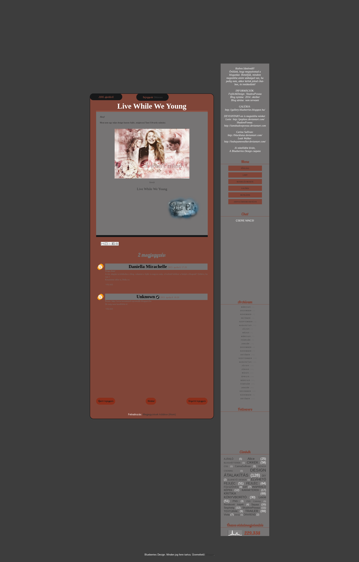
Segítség (229, 507)
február (246, 340)
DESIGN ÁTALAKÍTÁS (245, 473)
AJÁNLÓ (228, 459)
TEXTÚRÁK (231, 511)
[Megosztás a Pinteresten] (117, 244)
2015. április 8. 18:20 (169, 297)
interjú (237, 515)
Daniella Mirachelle (148, 266)
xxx (152, 182)
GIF (245, 486)
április (245, 377)
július (246, 329)
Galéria (245, 188)
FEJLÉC (252, 483)
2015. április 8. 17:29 (177, 267)
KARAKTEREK (250, 490)
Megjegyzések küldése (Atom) (159, 414)
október (246, 318)
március (246, 307)
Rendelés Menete (245, 182)
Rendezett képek (234, 504)
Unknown (145, 296)
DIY (264, 476)
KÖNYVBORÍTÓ (235, 497)
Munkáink (245, 195)
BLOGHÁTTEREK (232, 463)
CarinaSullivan (243, 466)
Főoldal (151, 401)
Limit (245, 175)
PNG (235, 501)
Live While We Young (152, 189)
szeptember (246, 322)
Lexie (262, 497)
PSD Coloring (253, 501)
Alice (251, 459)
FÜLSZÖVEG (231, 487)
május (246, 333)
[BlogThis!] (106, 244)
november (246, 314)
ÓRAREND (250, 514)
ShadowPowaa (251, 507)
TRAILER (251, 511)
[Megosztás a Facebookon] (113, 244)
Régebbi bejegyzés (197, 401)
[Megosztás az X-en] (110, 244)
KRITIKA (230, 493)
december (246, 311)
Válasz (109, 285)
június (245, 369)
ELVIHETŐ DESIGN (237, 480)
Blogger (210, 554)
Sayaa (255, 504)
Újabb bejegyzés (105, 401)
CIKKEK (252, 462)
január (245, 344)
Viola (227, 514)
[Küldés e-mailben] (103, 244)
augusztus (245, 325)
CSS (226, 466)
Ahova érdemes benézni (245, 202)
